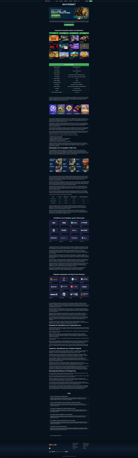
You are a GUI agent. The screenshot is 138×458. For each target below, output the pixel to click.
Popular (53, 33)
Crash (73, 33)
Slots (83, 33)
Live (63, 33)
